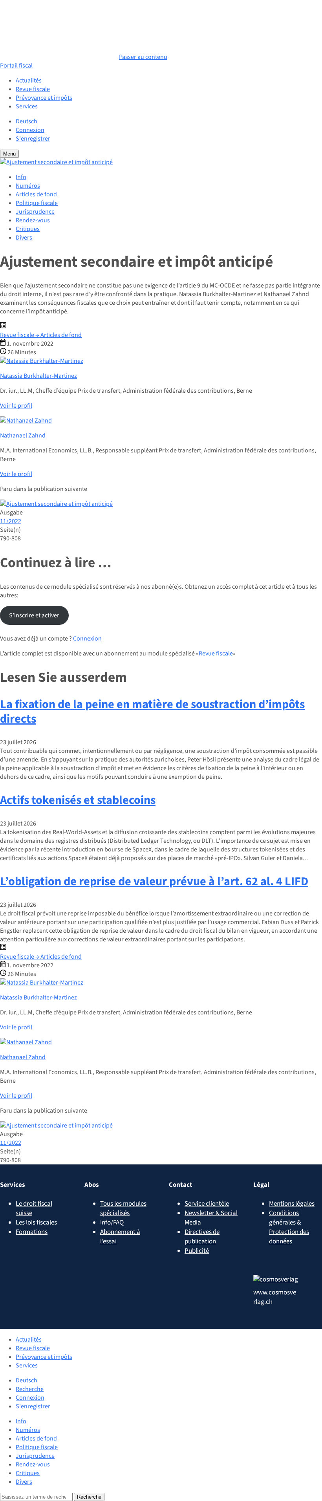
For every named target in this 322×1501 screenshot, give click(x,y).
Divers (24, 237)
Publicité (197, 1251)
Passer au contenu (143, 57)
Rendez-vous (33, 220)
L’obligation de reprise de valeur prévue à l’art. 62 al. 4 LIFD (154, 881)
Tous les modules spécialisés (123, 1208)
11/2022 (10, 521)
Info (21, 177)
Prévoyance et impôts (44, 97)
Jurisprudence (35, 211)
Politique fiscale (37, 203)
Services (27, 106)
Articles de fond (36, 194)
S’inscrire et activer (34, 615)
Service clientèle (207, 1203)
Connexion (30, 130)
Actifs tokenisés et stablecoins (78, 800)
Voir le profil (16, 405)
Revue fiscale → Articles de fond (41, 335)
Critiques (28, 229)
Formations (32, 1232)
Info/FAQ (112, 1222)
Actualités (29, 80)
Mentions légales (292, 1203)
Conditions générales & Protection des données (289, 1227)
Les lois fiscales (36, 1222)
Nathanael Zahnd (23, 435)
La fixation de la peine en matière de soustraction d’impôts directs (152, 711)
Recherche (30, 1389)
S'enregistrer (33, 138)
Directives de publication (202, 1236)
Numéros (28, 185)
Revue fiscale (33, 89)
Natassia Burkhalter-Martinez (38, 376)
